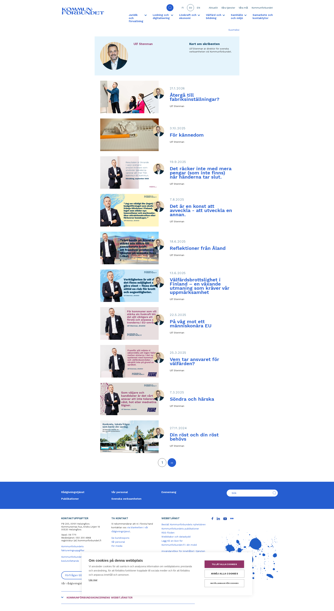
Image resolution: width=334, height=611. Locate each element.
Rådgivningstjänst (72, 492)
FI (183, 7)
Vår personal (119, 492)
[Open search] (169, 7)
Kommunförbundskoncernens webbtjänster (100, 597)
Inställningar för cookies (224, 583)
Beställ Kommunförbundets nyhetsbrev (183, 524)
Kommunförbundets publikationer (180, 528)
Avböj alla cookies (224, 573)
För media (116, 546)
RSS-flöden (167, 532)
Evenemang (168, 492)
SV (190, 7)
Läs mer (93, 580)
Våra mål (243, 7)
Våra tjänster (228, 7)
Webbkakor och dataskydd (175, 536)
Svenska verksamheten (126, 498)
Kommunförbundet (262, 7)
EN (198, 7)
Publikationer (70, 498)
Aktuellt (213, 7)
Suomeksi (233, 30)
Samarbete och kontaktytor (263, 16)
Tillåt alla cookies (224, 564)
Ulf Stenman (143, 44)
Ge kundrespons (120, 538)
